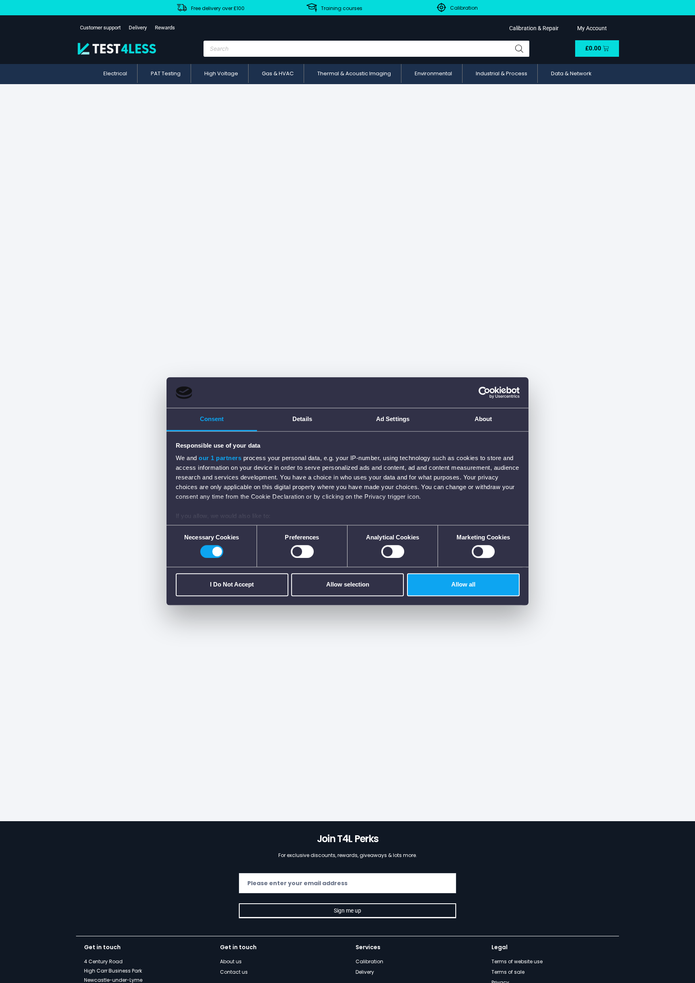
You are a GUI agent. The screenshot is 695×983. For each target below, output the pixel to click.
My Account (591, 28)
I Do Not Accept (232, 584)
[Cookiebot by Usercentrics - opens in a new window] (484, 393)
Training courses (341, 8)
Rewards (165, 28)
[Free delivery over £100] (182, 7)
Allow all (463, 584)
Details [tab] (302, 419)
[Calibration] (441, 7)
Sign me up (347, 910)
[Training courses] (311, 7)
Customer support (100, 28)
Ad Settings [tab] (392, 419)
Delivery (138, 28)
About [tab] (483, 419)
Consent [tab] (212, 419)
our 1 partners (220, 458)
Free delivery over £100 (218, 8)
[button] (115, 73)
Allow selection (347, 584)
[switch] (302, 551)
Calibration (464, 7)
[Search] (519, 49)
